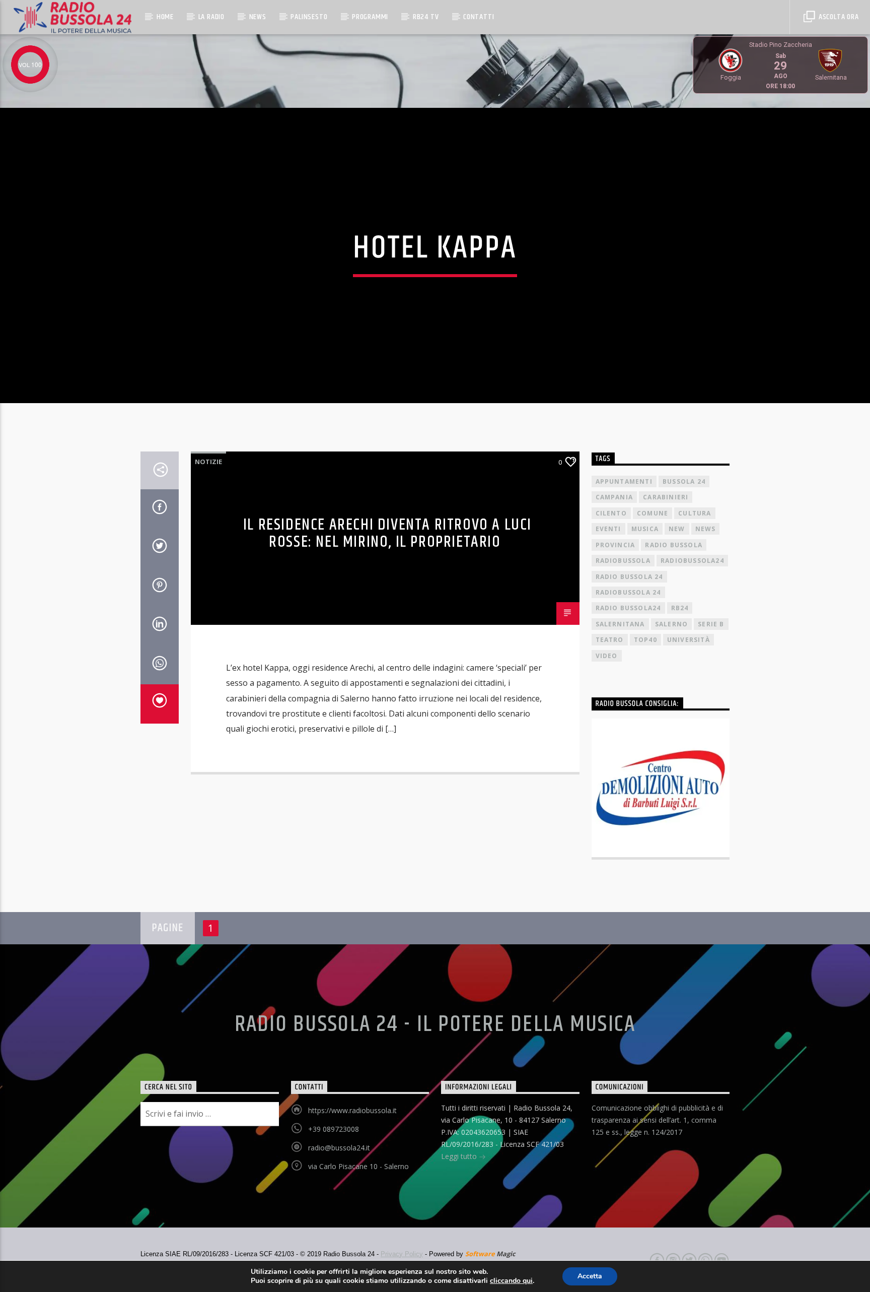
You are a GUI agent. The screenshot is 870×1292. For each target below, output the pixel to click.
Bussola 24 (684, 481)
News (257, 17)
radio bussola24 (628, 608)
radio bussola (673, 545)
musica (645, 529)
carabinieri (665, 497)
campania (614, 497)
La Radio (211, 17)
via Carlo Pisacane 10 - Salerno (358, 1166)
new (677, 529)
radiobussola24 (692, 560)
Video (607, 656)
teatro (610, 639)
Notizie (208, 461)
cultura (694, 513)
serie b (711, 624)
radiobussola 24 (628, 592)
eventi (608, 529)
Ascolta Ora (838, 17)
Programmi (370, 17)
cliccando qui (511, 1280)
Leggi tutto (460, 1156)
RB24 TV (426, 17)
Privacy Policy (402, 1254)
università (688, 639)
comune (652, 513)
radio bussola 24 (629, 576)
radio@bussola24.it (339, 1147)
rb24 (680, 608)
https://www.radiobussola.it (352, 1110)
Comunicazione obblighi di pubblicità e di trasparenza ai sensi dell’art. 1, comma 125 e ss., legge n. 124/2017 (657, 1120)
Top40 (645, 639)
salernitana (620, 624)
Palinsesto (309, 17)
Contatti (478, 17)
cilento (611, 513)
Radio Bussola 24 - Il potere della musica (435, 1024)
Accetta (589, 1276)
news (705, 529)
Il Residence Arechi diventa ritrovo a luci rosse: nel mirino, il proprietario (387, 533)
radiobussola (623, 560)
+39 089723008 (333, 1129)
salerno (671, 624)
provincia (615, 545)
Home (165, 17)
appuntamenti (624, 481)
